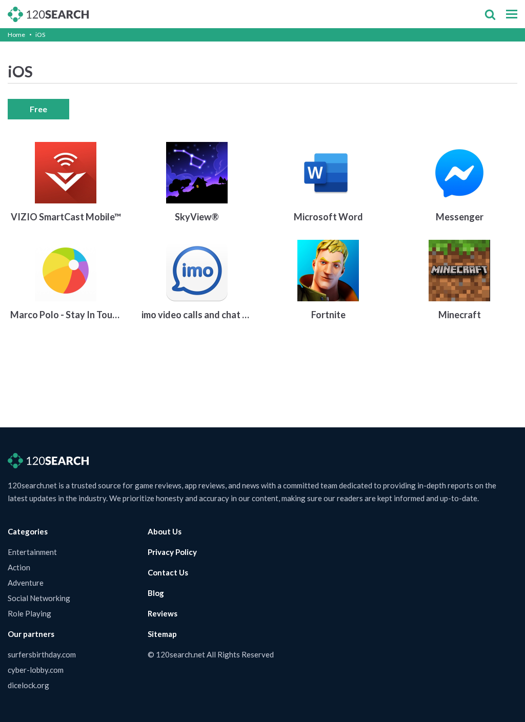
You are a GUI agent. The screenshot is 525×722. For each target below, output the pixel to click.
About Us (164, 531)
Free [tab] (38, 109)
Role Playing (29, 613)
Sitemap (162, 633)
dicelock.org (28, 685)
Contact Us (168, 572)
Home (16, 34)
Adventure (26, 582)
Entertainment (32, 551)
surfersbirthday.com (42, 654)
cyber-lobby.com (36, 669)
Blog (156, 592)
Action (19, 567)
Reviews (162, 613)
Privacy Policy (172, 551)
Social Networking (39, 598)
